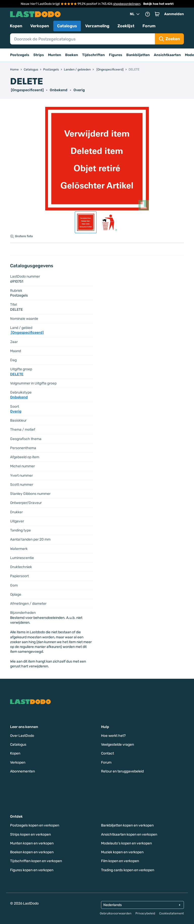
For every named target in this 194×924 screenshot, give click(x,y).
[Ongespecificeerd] (27, 90)
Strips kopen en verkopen (30, 834)
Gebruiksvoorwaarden (115, 913)
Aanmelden (174, 14)
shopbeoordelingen (126, 4)
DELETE (16, 374)
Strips (38, 55)
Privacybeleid (145, 913)
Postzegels (19, 55)
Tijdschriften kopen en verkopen (36, 861)
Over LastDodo (22, 736)
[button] (157, 14)
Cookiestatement (171, 913)
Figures (115, 55)
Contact (107, 753)
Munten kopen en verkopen (32, 843)
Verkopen (39, 25)
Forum (149, 25)
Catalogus (67, 25)
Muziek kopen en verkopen (122, 852)
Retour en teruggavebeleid (122, 771)
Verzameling (97, 25)
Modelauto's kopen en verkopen (126, 843)
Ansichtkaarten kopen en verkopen (129, 834)
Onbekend (58, 90)
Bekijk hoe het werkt (158, 4)
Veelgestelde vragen (117, 744)
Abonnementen (22, 771)
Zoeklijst (125, 25)
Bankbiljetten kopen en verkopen (127, 825)
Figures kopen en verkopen (31, 870)
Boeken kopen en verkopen (32, 852)
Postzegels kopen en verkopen (34, 825)
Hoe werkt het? (113, 736)
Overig (79, 90)
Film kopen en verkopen (120, 861)
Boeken (71, 55)
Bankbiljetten (138, 55)
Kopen (16, 25)
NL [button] (132, 14)
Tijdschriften (93, 55)
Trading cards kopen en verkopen (127, 870)
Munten (54, 55)
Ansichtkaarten (167, 55)
